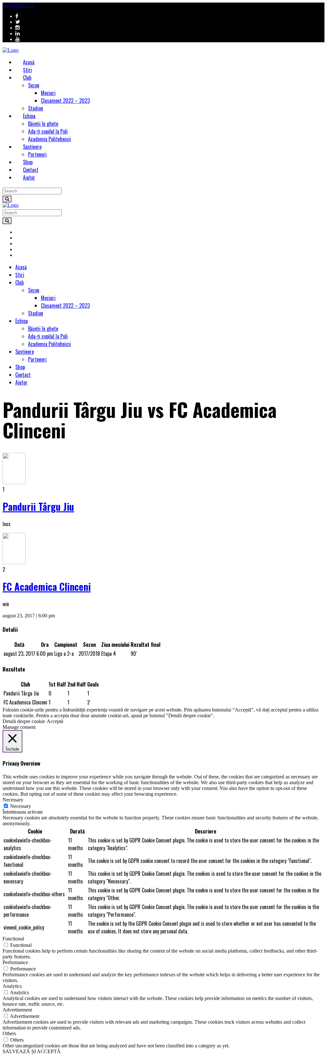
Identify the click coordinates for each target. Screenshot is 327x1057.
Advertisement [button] (17, 1009)
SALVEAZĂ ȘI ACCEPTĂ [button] (32, 1051)
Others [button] (9, 1033)
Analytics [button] (12, 986)
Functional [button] (13, 938)
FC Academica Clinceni (47, 586)
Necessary (20, 806)
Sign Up (24, 5)
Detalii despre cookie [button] (24, 721)
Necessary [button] (13, 799)
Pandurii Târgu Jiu (38, 506)
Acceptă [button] (55, 721)
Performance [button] (15, 962)
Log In (9, 5)
